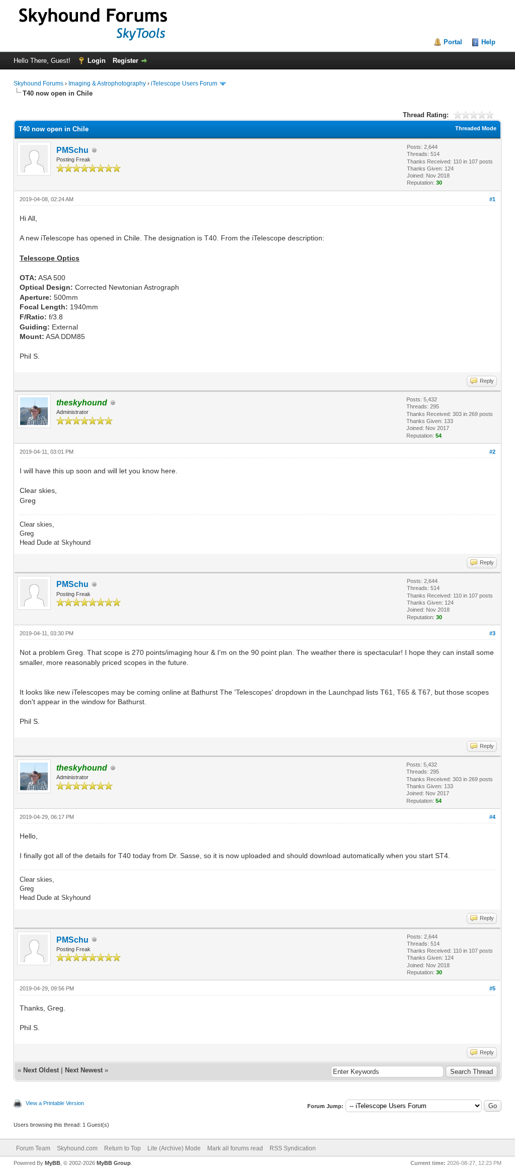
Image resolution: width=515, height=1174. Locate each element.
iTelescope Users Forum (184, 83)
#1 (492, 199)
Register (125, 60)
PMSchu (72, 150)
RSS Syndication (293, 1148)
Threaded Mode (475, 128)
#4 (492, 817)
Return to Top (122, 1148)
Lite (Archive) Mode (174, 1148)
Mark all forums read (235, 1148)
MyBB (52, 1163)
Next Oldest (41, 1070)
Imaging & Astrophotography (107, 83)
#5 (492, 988)
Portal (453, 42)
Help (488, 42)
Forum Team (33, 1148)
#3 (492, 633)
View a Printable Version (55, 1103)
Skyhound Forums (38, 83)
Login (97, 60)
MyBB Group (114, 1163)
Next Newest (84, 1070)
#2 (492, 452)
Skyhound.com (77, 1148)
